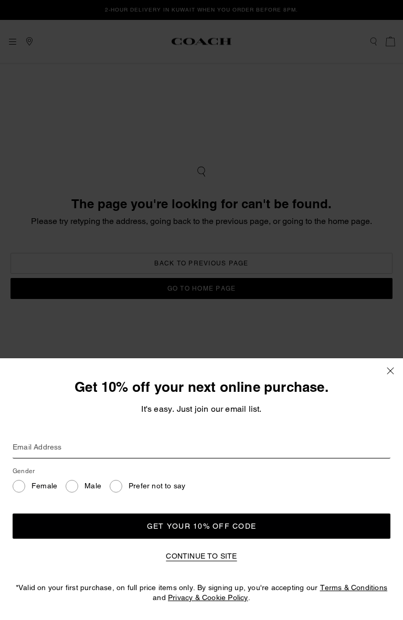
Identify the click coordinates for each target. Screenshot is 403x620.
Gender (24, 471)
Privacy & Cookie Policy (208, 597)
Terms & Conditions (354, 587)
